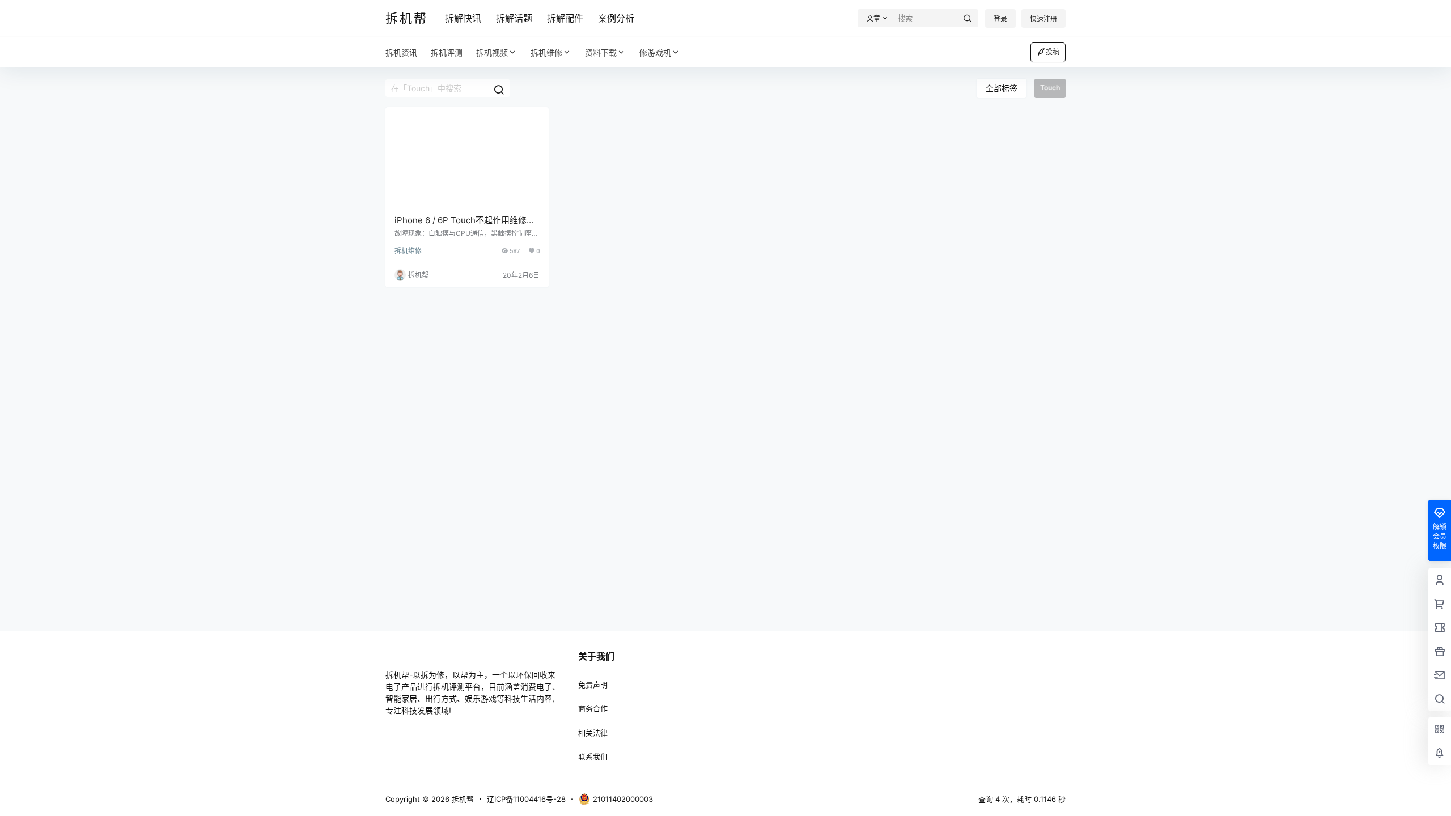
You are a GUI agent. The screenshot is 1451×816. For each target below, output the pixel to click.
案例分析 (616, 18)
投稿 (1052, 52)
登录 (1000, 19)
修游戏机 (655, 52)
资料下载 (601, 52)
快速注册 (1043, 19)
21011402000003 (623, 799)
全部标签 (1001, 88)
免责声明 (593, 684)
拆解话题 (514, 18)
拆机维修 (546, 52)
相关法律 (593, 732)
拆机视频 (492, 52)
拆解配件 (565, 18)
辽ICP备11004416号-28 (526, 799)
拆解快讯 (463, 18)
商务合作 (593, 708)
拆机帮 (461, 799)
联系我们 (593, 756)
